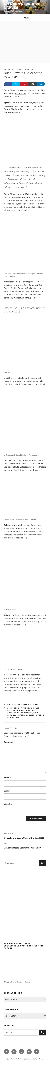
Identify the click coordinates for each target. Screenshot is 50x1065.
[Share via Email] (32, 84)
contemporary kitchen (19, 713)
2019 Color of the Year (19, 708)
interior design (26, 715)
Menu (26, 18)
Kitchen (27, 704)
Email (7, 791)
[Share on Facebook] (8, 84)
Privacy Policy (9, 1059)
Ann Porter (31, 69)
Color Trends (14, 704)
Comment (9, 742)
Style (36, 704)
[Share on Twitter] (16, 84)
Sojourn (9, 285)
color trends (28, 710)
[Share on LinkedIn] (41, 84)
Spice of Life (20, 93)
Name (7, 778)
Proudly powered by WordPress (30, 1059)
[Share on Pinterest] (24, 84)
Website (8, 804)
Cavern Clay (9, 109)
